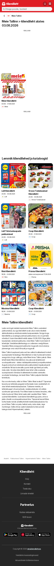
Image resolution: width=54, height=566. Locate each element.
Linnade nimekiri (27, 493)
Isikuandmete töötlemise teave (27, 560)
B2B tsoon (27, 517)
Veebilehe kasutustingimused (27, 555)
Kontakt (27, 484)
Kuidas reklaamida (27, 512)
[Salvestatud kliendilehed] (45, 4)
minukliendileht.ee (34, 549)
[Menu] (50, 4)
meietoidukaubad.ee (18, 386)
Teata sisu (27, 488)
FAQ (27, 479)
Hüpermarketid (17, 409)
